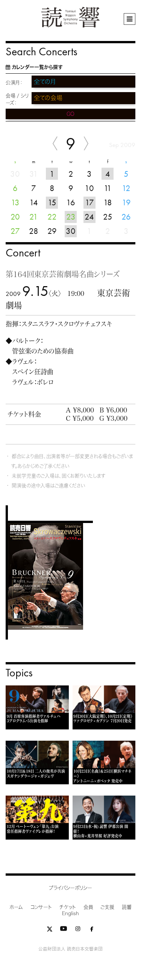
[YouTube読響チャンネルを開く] (63, 930)
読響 (127, 907)
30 (71, 231)
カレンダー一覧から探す (37, 67)
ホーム (16, 907)
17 (89, 202)
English (70, 913)
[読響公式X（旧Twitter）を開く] (50, 930)
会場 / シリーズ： (17, 99)
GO (70, 114)
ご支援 (107, 907)
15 (52, 202)
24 (89, 217)
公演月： (14, 82)
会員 (88, 907)
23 (71, 217)
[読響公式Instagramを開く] (77, 930)
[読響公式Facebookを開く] (92, 930)
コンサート (41, 907)
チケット (67, 907)
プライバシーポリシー (70, 887)
